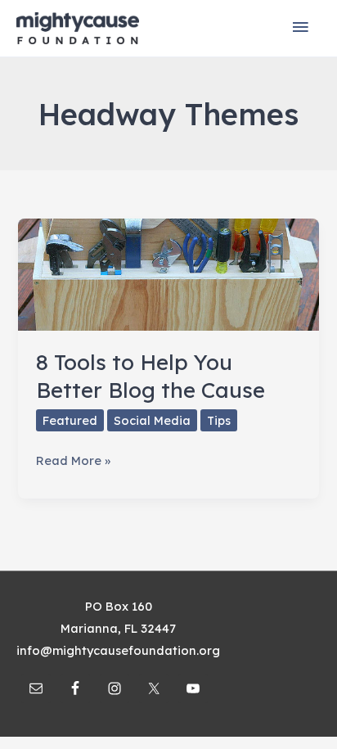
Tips (219, 420)
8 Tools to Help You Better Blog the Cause (150, 376)
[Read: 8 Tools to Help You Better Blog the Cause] (168, 273)
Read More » (73, 462)
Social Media (152, 420)
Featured (70, 420)
